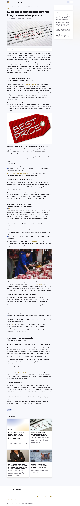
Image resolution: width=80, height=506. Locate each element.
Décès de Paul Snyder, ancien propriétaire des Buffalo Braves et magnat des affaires (63, 26)
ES (68, 1)
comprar (34, 496)
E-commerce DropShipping (40, 1)
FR (64, 1)
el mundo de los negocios (30, 84)
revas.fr (12, 324)
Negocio (9, 8)
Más (60, 1)
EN (66, 1)
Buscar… (57, 8)
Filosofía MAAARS (22, 372)
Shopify (49, 1)
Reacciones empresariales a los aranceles (17, 173)
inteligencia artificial (12, 499)
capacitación (58, 496)
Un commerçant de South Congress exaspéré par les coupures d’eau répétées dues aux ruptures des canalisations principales (63, 31)
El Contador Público (37, 284)
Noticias (11, 6)
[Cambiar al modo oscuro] (71, 2)
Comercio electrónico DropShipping (21, 496)
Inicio (26, 1)
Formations (54, 1)
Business (31, 1)
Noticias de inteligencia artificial (45, 496)
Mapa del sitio (70, 489)
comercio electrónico (68, 496)
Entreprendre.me (36, 241)
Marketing (21, 499)
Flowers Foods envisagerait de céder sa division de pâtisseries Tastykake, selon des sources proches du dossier (63, 21)
